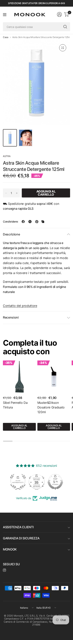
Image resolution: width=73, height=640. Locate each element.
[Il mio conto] (59, 14)
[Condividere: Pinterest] (36, 221)
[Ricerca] (65, 26)
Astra (6, 156)
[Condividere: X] (30, 221)
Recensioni (11, 317)
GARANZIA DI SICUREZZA (21, 538)
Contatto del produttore (20, 306)
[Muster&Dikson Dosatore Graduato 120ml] (53, 376)
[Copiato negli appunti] (42, 221)
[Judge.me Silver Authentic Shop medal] (18, 482)
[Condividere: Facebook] (23, 221)
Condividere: (10, 221)
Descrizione (11, 234)
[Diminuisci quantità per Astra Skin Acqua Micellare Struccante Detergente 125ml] (6, 193)
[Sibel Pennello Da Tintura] (19, 376)
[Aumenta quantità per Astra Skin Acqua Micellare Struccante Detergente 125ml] (17, 193)
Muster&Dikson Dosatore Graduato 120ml (51, 407)
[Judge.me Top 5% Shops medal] (55, 482)
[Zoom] (62, 47)
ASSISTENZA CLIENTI (18, 527)
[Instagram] (4, 570)
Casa (5, 37)
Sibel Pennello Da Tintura (15, 405)
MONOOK (10, 549)
